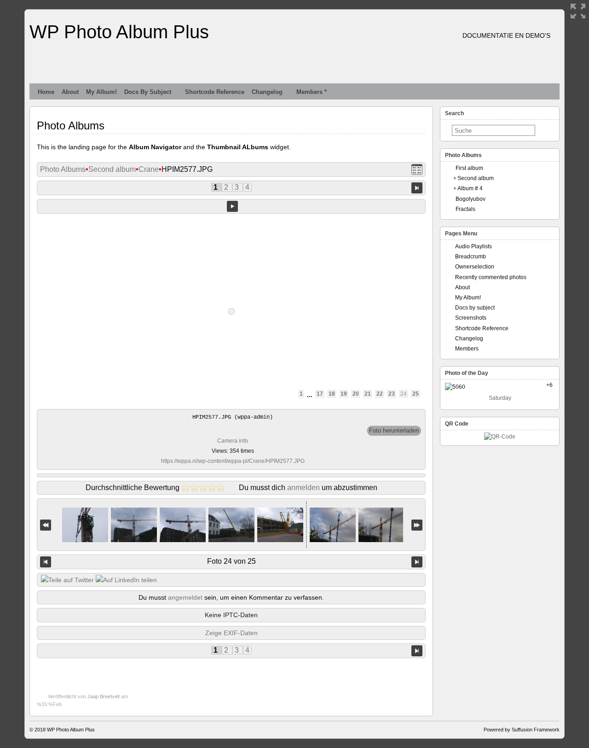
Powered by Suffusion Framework (522, 729)
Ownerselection (474, 266)
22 (379, 394)
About (70, 91)
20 (355, 394)
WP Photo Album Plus (119, 32)
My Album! (101, 91)
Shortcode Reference (214, 91)
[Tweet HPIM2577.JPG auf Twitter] (67, 580)
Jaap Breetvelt (103, 696)
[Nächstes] (416, 561)
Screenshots (470, 318)
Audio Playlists (473, 246)
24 (403, 394)
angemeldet (185, 597)
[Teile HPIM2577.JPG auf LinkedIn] (126, 580)
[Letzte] (416, 525)
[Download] (394, 430)
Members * (311, 91)
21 (367, 394)
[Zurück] (45, 561)
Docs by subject (147, 91)
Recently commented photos (490, 277)
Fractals (465, 209)
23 (391, 394)
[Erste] (45, 525)
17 (320, 394)
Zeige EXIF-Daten (231, 633)
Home (46, 91)
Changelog (267, 91)
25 (415, 394)
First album (469, 168)
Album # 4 (470, 188)
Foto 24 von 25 (231, 561)
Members (467, 348)
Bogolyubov (470, 199)
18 (332, 394)
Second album (112, 169)
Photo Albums (63, 169)
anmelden (303, 487)
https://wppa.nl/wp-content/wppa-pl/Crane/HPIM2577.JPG (233, 461)
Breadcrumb (470, 256)
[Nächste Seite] (416, 188)
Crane (149, 169)
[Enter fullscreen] (578, 11)
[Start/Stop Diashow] (232, 206)
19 (344, 394)
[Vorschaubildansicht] (416, 169)
